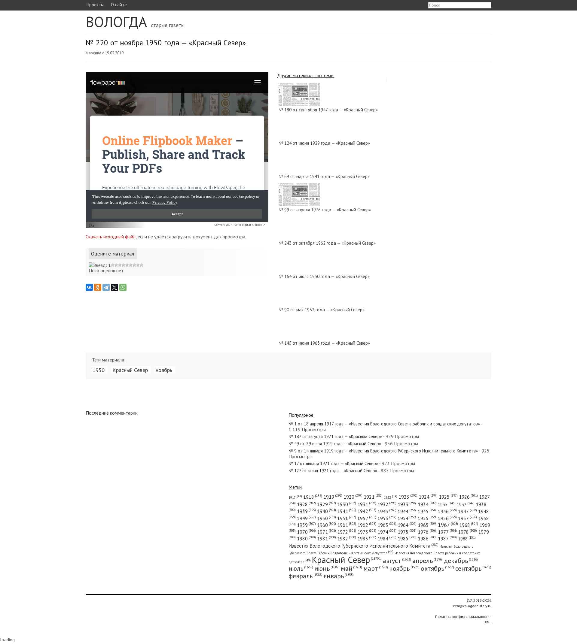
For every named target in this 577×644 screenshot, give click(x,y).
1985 (407, 538)
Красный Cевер (130, 369)
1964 (407, 525)
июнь (327, 568)
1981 (326, 538)
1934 (427, 504)
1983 (366, 538)
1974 (386, 532)
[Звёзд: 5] (123, 265)
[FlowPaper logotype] (91, 226)
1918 (312, 497)
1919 (332, 497)
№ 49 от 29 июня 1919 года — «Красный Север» (334, 443)
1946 (447, 511)
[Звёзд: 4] (120, 265)
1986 (427, 538)
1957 (467, 518)
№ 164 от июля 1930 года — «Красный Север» (324, 276)
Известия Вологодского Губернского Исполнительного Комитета (363, 546)
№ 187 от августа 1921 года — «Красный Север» (335, 436)
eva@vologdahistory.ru (472, 605)
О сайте (119, 5)
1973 (366, 532)
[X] (114, 287)
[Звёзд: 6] (127, 265)
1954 (407, 518)
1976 (427, 532)
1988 (467, 539)
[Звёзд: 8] (134, 265)
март (375, 568)
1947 (467, 511)
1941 (346, 511)
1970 (306, 532)
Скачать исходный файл (111, 237)
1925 (448, 497)
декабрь (461, 560)
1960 (326, 525)
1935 (447, 504)
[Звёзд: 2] (112, 265)
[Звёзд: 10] (141, 265)
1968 (468, 525)
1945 (427, 511)
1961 (346, 525)
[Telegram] (106, 287)
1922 (390, 497)
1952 (366, 518)
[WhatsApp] (123, 287)
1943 (386, 511)
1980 (306, 538)
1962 (366, 525)
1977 (447, 532)
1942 (366, 511)
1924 (428, 497)
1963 (386, 525)
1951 (346, 518)
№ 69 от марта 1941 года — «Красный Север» (324, 176)
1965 (427, 525)
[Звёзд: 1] (100, 265)
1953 (386, 518)
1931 (366, 504)
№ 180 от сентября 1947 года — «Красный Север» (328, 110)
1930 (346, 504)
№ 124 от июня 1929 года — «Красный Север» (324, 143)
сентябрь (473, 568)
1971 (326, 532)
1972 (346, 532)
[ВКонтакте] (89, 287)
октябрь (437, 568)
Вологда (116, 21)
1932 (386, 504)
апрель (427, 560)
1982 (346, 538)
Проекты (95, 5)
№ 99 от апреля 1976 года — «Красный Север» (325, 210)
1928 (306, 504)
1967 (448, 524)
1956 (447, 518)
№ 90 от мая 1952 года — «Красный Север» (322, 310)
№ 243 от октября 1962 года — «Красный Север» (327, 243)
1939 (306, 511)
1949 (306, 518)
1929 (326, 504)
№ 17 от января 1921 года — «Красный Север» (333, 463)
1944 (407, 511)
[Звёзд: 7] (131, 265)
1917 (295, 497)
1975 (407, 532)
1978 (467, 532)
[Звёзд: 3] (116, 265)
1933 (407, 504)
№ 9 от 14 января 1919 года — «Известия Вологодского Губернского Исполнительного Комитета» (383, 451)
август (397, 560)
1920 (352, 497)
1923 (407, 497)
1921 (373, 497)
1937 (466, 504)
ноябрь (164, 369)
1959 (306, 525)
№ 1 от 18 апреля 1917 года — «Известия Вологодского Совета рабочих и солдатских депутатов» (384, 424)
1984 (386, 538)
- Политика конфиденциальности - (462, 616)
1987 (447, 538)
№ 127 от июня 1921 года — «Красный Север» (332, 470)
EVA (469, 600)
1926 (468, 497)
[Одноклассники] (97, 287)
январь (339, 576)
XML (488, 622)
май (351, 568)
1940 (326, 511)
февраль (305, 576)
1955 (427, 518)
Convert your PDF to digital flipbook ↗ (240, 225)
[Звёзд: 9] (138, 265)
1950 (99, 369)
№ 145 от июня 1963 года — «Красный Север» (324, 343)
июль (300, 568)
